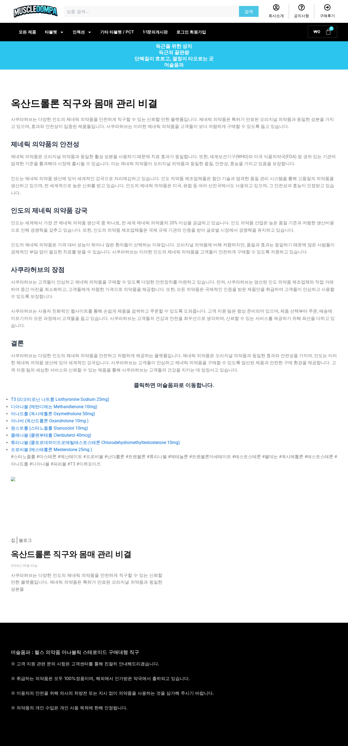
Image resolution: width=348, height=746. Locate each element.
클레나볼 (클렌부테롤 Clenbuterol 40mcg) (51, 435)
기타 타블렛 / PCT (117, 31)
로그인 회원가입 (191, 31)
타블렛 (51, 31)
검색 (248, 11)
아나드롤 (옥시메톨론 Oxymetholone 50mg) (53, 413)
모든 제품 (27, 31)
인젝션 (79, 31)
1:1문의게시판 (155, 31)
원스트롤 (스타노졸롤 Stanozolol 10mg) (49, 428)
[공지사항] (301, 7)
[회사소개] (276, 7)
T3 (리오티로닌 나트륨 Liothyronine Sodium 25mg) (60, 399)
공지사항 (301, 15)
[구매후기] (327, 7)
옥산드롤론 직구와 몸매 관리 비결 (71, 554)
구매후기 (327, 15)
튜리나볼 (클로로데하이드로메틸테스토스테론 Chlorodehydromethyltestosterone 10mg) (95, 442)
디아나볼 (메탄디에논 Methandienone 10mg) (54, 406)
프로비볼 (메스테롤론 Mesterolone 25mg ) (51, 449)
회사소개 (276, 15)
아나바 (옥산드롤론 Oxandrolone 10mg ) (50, 420)
